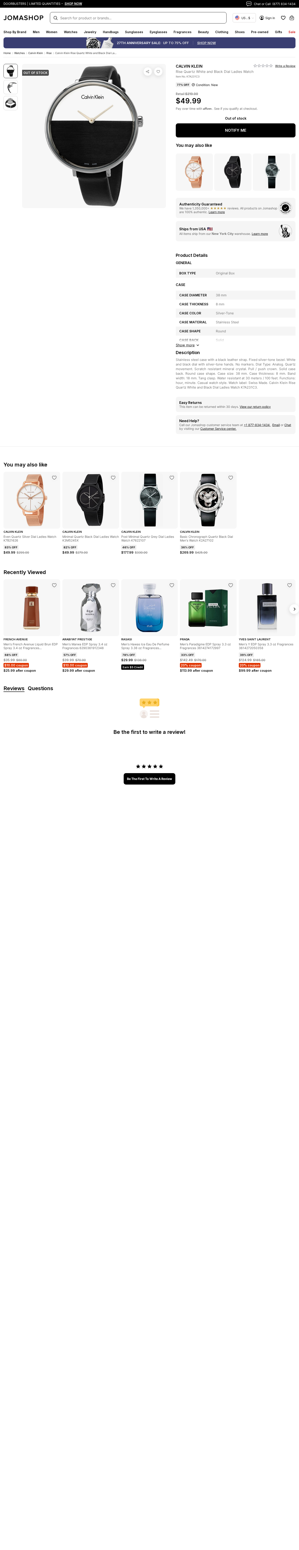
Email (276, 425)
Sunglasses (134, 32)
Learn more (217, 212)
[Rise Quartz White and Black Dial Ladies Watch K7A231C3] (158, 71)
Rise (49, 53)
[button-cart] (291, 17)
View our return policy (255, 407)
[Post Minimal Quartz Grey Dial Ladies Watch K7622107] (172, 477)
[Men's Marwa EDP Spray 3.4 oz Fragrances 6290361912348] (113, 585)
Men (36, 32)
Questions (40, 688)
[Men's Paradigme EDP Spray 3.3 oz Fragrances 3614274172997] (231, 585)
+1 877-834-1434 (257, 425)
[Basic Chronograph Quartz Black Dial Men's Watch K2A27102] (231, 477)
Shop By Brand (15, 32)
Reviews (14, 688)
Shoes (240, 32)
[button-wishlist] (283, 17)
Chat (287, 425)
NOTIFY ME (235, 130)
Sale (291, 32)
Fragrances (183, 32)
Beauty (203, 32)
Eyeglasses (158, 32)
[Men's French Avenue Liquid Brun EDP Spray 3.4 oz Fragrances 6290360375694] (54, 585)
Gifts (278, 32)
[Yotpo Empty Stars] (263, 66)
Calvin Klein (35, 53)
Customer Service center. (218, 428)
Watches (70, 32)
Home (7, 53)
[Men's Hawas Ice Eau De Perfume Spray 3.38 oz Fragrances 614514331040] (172, 585)
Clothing (221, 32)
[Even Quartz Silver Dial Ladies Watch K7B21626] (54, 477)
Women (51, 32)
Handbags (111, 32)
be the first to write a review (149, 779)
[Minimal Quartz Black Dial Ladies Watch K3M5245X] (113, 477)
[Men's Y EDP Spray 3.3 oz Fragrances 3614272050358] (289, 585)
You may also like (194, 145)
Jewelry (90, 32)
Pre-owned (259, 32)
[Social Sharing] (148, 71)
